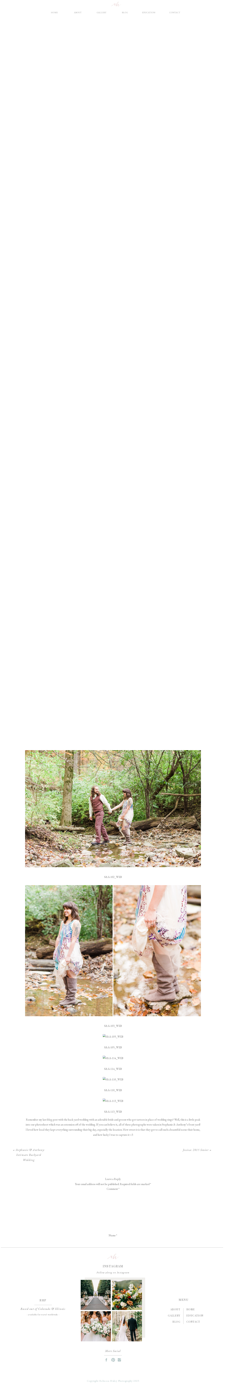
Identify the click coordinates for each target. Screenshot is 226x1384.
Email (113, 1245)
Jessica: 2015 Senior (196, 1150)
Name (113, 1235)
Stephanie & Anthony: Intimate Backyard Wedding (30, 1155)
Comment (113, 1189)
